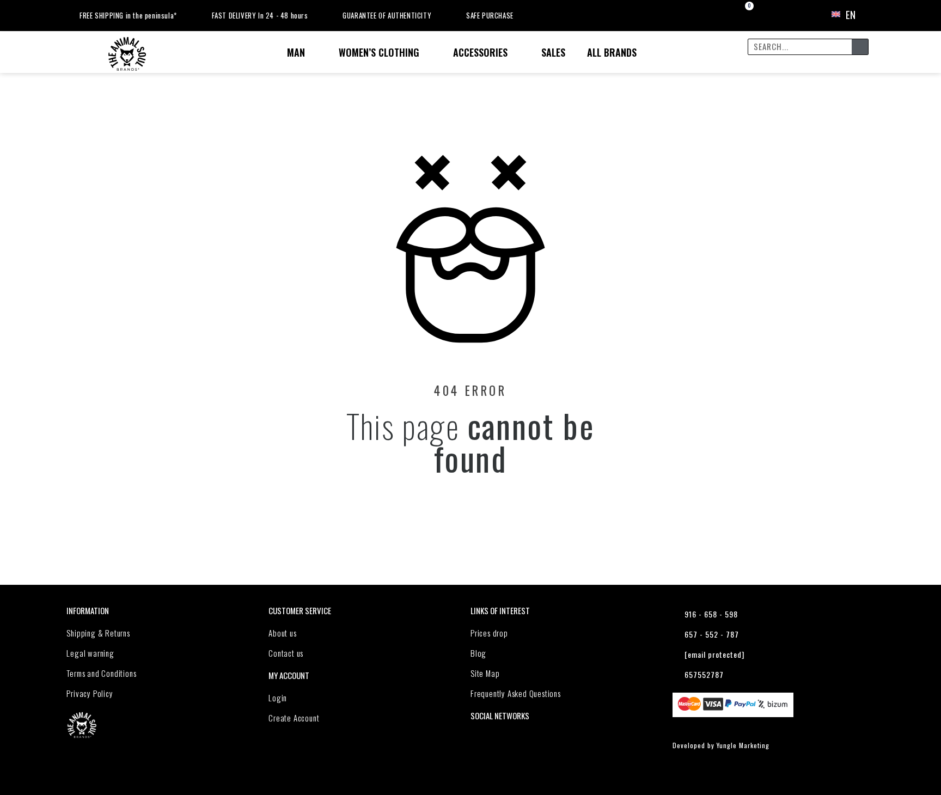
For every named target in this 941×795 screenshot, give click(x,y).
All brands (612, 52)
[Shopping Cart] (740, 14)
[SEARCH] (860, 46)
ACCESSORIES (480, 52)
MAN (296, 52)
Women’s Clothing (379, 52)
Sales (553, 52)
